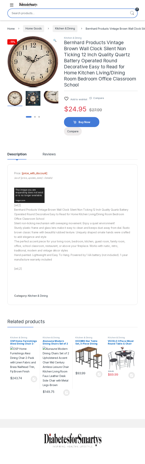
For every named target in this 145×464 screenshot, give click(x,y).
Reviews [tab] (49, 154)
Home (11, 28)
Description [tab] (16, 154)
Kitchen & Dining (65, 28)
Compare (98, 97)
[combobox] (67, 13)
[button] (54, 40)
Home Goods (33, 28)
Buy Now (84, 122)
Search (132, 13)
